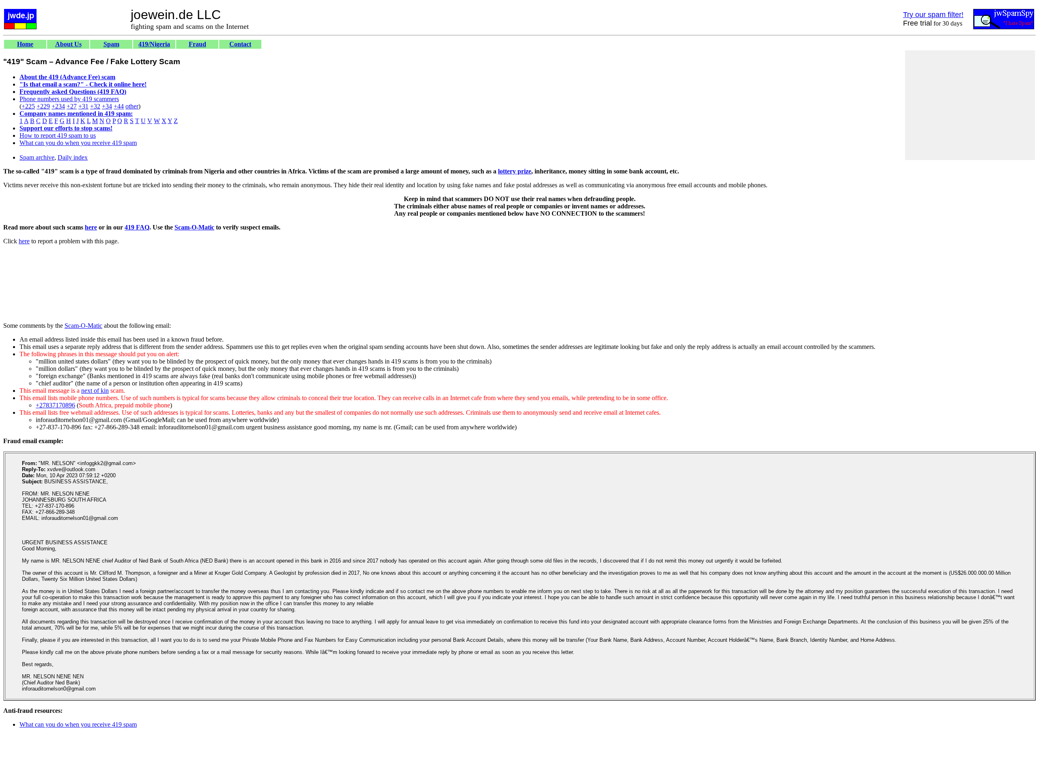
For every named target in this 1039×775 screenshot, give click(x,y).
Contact (240, 44)
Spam (111, 44)
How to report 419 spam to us (57, 135)
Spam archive (36, 157)
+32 (95, 106)
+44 (119, 106)
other (131, 106)
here (91, 227)
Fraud (197, 44)
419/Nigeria (154, 44)
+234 (58, 106)
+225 (28, 106)
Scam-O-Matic (194, 227)
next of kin (95, 390)
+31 (83, 106)
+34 (107, 106)
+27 (72, 106)
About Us (68, 44)
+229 (43, 106)
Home (25, 44)
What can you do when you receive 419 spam (78, 142)
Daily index (73, 157)
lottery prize (514, 171)
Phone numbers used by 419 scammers (69, 98)
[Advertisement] (970, 105)
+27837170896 (55, 405)
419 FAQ (137, 227)
